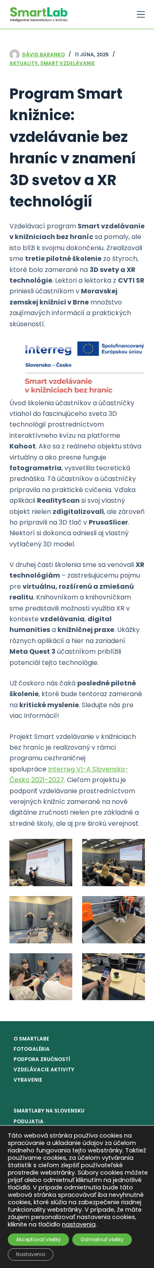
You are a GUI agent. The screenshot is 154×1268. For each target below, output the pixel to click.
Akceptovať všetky (38, 1239)
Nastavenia (30, 1254)
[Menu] (141, 14)
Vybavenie (28, 1079)
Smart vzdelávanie (67, 63)
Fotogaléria (32, 1048)
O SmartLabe (31, 1038)
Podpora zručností (42, 1059)
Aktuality (23, 63)
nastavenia (79, 1224)
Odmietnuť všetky (102, 1239)
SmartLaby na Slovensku (49, 1110)
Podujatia (29, 1121)
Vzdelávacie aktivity (44, 1069)
